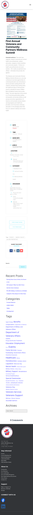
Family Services (11, 350)
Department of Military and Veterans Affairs (14, 328)
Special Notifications (6, 457)
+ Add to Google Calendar (17, 222)
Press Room (4, 478)
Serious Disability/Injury (12, 375)
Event (7, 347)
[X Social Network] (14, 250)
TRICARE (8, 382)
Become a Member (5, 488)
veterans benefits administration (12, 384)
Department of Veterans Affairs (13, 334)
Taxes (17, 380)
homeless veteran (21, 361)
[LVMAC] (5, 5)
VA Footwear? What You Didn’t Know (15, 284)
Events (12, 237)
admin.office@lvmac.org (7, 443)
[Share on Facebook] (11, 250)
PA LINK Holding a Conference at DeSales (17, 290)
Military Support (12, 371)
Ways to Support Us (6, 487)
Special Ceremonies (13, 378)
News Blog (3, 460)
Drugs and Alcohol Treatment (14, 340)
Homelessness (11, 361)
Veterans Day (10, 387)
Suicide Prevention (12, 239)
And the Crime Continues (13, 287)
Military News (18, 368)
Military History (10, 369)
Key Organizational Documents (8, 476)
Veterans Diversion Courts (12, 389)
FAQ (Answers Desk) (6, 462)
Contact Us (4, 479)
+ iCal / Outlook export (16, 226)
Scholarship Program (10, 373)
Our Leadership (5, 472)
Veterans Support (14, 395)
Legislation (9, 364)
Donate (3, 490)
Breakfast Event (18, 168)
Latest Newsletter (5, 458)
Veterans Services (13, 392)
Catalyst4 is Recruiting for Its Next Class (16, 293)
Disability (8, 338)
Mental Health (20, 237)
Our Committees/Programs (7, 474)
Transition (21, 380)
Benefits (17, 322)
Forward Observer (11, 302)
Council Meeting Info (6, 455)
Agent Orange (9, 322)
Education (10, 343)
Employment (19, 343)
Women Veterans (15, 398)
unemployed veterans (16, 382)
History (18, 358)
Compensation (10, 324)
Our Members (4, 471)
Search (7, 263)
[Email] (21, 250)
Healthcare (11, 358)
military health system (21, 366)
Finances (19, 350)
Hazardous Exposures (11, 355)
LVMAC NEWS (10, 305)
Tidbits (8, 308)
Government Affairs (20, 352)
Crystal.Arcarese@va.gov (18, 198)
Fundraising (9, 352)
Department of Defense (20, 324)
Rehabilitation (23, 371)
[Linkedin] (18, 250)
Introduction (4, 469)
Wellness (8, 398)
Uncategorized (10, 311)
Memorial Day (18, 363)
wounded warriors (11, 400)
